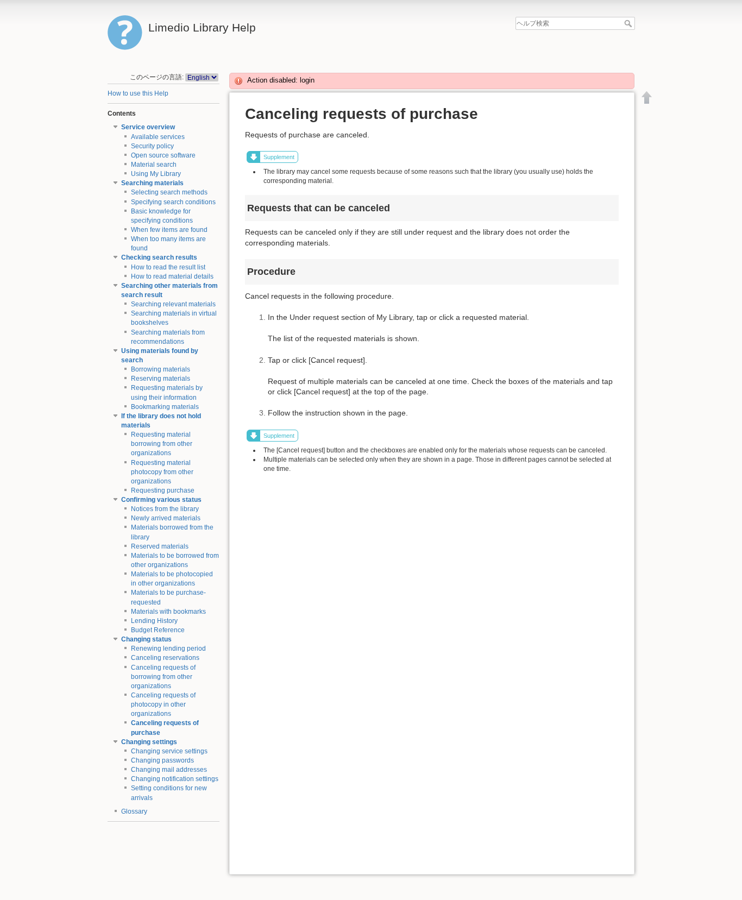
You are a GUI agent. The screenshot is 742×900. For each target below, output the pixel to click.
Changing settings (149, 742)
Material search (154, 164)
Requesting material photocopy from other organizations (162, 472)
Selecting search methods (169, 192)
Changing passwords (162, 760)
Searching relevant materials (173, 304)
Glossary (134, 811)
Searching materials (152, 183)
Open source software (163, 155)
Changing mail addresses (169, 769)
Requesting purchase (162, 490)
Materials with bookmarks (168, 611)
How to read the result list (168, 267)
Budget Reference (158, 630)
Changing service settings (169, 751)
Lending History (154, 621)
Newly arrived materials (165, 518)
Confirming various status (161, 500)
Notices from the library (165, 509)
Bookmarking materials (165, 407)
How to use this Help (138, 93)
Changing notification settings (174, 779)
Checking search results (159, 257)
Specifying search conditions (173, 202)
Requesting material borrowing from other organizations (161, 444)
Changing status (146, 639)
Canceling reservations (165, 658)
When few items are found (169, 230)
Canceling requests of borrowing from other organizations (163, 677)
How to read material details (172, 276)
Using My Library (156, 174)
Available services (158, 137)
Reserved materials (159, 546)
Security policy (152, 146)
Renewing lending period (168, 648)
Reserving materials (160, 378)
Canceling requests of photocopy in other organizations (163, 704)
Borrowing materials (160, 369)
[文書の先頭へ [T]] (647, 97)
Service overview (148, 127)
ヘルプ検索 (629, 23)
